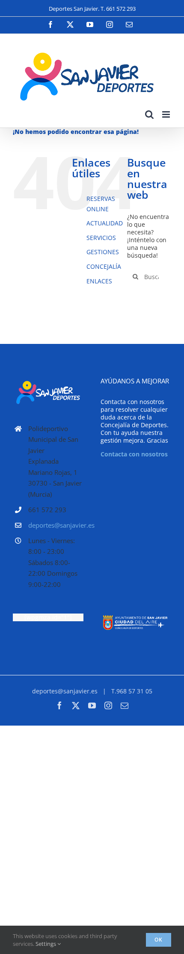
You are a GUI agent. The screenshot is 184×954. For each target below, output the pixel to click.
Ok (158, 939)
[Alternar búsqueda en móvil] (149, 114)
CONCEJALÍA (103, 266)
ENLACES (99, 281)
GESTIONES (102, 252)
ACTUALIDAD (104, 223)
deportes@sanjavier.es (55, 525)
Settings (46, 944)
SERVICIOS (101, 238)
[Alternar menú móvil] (166, 114)
